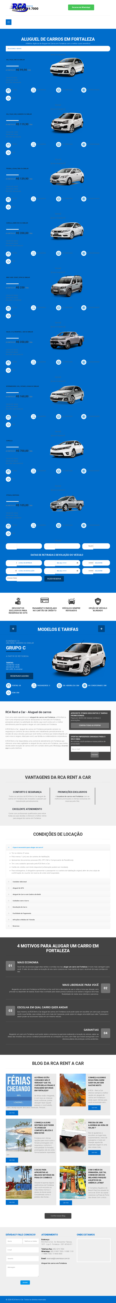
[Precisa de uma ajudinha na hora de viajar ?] (73, 1150)
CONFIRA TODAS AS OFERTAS (90, 725)
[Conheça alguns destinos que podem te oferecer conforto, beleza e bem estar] (19, 1150)
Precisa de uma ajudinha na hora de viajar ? (98, 1125)
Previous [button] (13, 628)
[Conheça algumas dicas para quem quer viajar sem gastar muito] (73, 1105)
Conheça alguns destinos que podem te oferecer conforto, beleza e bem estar (44, 1128)
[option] (58, 660)
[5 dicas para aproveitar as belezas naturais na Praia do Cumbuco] (19, 1197)
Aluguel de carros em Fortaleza (54, 1263)
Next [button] (101, 628)
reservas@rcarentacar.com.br (58, 1258)
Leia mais (12, 1113)
